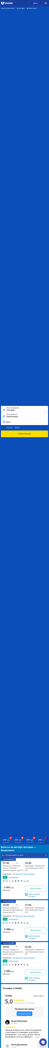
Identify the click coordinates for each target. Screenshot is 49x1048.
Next (47, 841)
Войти (35, 3)
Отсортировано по (12, 855)
